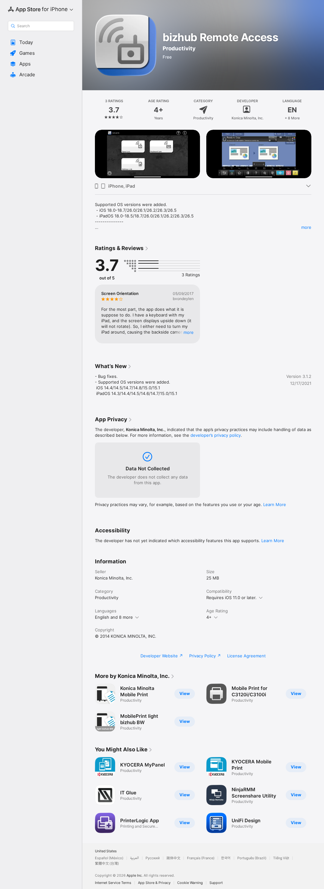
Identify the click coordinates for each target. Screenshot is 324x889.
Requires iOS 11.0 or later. (231, 597)
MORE (189, 332)
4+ (209, 617)
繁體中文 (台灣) (107, 863)
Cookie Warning (190, 883)
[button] (41, 42)
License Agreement (246, 655)
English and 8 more (114, 617)
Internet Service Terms (113, 883)
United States (106, 851)
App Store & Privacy (154, 883)
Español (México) (109, 858)
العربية (134, 858)
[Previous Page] (88, 110)
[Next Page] (317, 110)
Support (216, 883)
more (306, 227)
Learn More (274, 504)
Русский (153, 858)
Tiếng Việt (281, 858)
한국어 (226, 858)
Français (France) (201, 858)
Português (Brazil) (251, 858)
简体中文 (173, 858)
